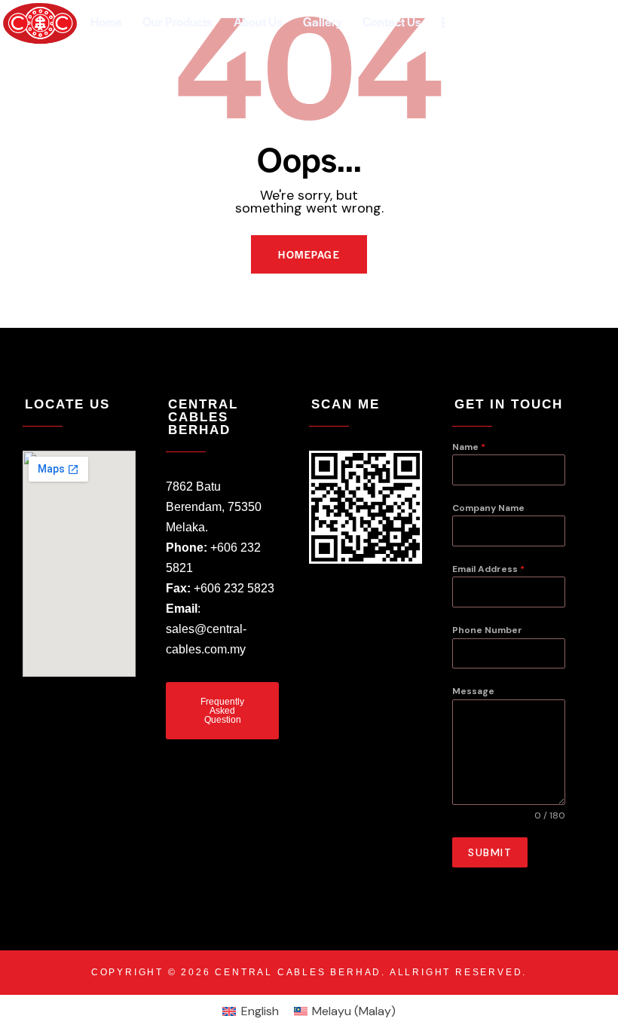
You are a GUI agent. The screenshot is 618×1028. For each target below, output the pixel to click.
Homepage (309, 254)
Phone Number (487, 630)
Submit (490, 852)
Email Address (488, 569)
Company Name (488, 508)
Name (468, 447)
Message (473, 691)
